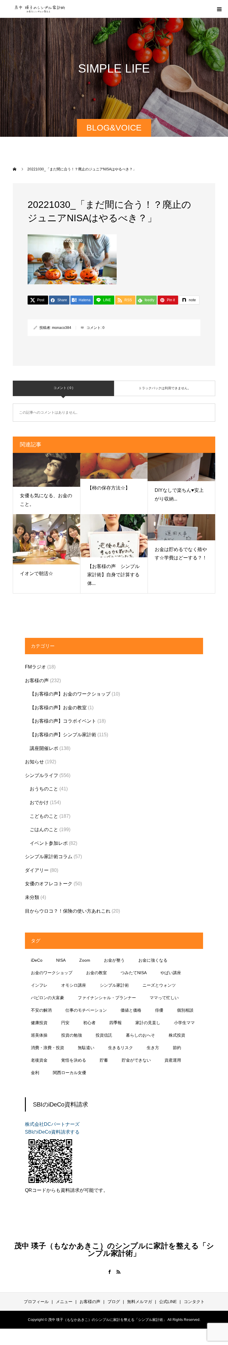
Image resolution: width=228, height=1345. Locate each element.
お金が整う (114, 960)
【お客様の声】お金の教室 (58, 707)
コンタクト (194, 1301)
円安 (65, 1022)
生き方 (153, 1047)
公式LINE (168, 1301)
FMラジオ (35, 666)
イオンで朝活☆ (36, 573)
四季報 (115, 1022)
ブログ (113, 1301)
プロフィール (36, 1301)
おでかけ (39, 802)
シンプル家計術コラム (48, 856)
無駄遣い (86, 1047)
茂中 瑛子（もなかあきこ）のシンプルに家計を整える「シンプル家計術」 (114, 1249)
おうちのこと (44, 788)
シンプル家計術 (114, 985)
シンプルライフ (41, 775)
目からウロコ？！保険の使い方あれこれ (67, 911)
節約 (177, 1047)
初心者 (89, 1022)
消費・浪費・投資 (47, 1047)
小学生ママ (184, 1022)
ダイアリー (37, 870)
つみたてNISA (134, 972)
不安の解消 (41, 1010)
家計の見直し (147, 1022)
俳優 (159, 1010)
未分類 (32, 897)
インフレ (39, 985)
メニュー (64, 1301)
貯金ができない (136, 1060)
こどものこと (44, 816)
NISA (61, 960)
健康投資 (39, 1022)
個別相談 (185, 1010)
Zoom (84, 960)
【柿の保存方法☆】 (108, 487)
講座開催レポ (44, 748)
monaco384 (61, 328)
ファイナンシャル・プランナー (107, 997)
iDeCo (36, 960)
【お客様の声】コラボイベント (63, 720)
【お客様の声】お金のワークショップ (70, 693)
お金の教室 (96, 972)
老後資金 (39, 1060)
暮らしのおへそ (140, 1035)
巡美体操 (39, 1035)
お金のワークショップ (51, 972)
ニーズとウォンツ (159, 985)
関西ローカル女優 (69, 1072)
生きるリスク (120, 1047)
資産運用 (172, 1060)
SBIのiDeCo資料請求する (52, 1131)
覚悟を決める (73, 1060)
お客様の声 (37, 680)
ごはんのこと (44, 829)
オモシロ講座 (73, 985)
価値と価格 (131, 1010)
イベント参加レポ (49, 843)
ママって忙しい (164, 997)
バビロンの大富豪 (47, 997)
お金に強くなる (152, 960)
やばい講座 (170, 972)
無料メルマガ (139, 1301)
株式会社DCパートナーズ (52, 1124)
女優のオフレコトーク (48, 883)
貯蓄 (104, 1060)
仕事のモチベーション (86, 1010)
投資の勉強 (71, 1035)
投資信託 (104, 1035)
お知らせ (34, 761)
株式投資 (177, 1035)
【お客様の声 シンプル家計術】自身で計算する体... (113, 575)
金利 (35, 1072)
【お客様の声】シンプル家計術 (63, 734)
